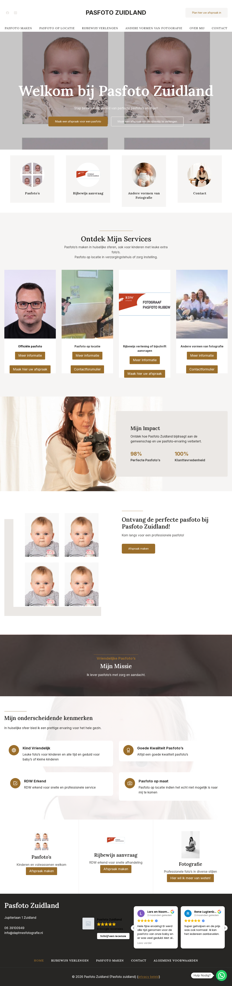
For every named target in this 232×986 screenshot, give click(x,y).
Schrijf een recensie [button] (113, 936)
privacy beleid (148, 977)
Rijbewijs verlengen (70, 960)
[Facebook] (7, 13)
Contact (219, 28)
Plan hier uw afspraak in (206, 12)
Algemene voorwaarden (176, 960)
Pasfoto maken (18, 28)
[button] (224, 928)
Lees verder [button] (144, 943)
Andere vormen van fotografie (153, 28)
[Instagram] (15, 13)
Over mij (197, 28)
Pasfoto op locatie (57, 28)
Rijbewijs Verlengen (100, 28)
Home (39, 960)
